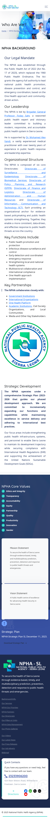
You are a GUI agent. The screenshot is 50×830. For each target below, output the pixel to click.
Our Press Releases (9, 744)
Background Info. (9, 699)
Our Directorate (8, 716)
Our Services (7, 703)
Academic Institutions (20, 306)
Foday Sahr (23, 115)
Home (4, 31)
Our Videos (6, 735)
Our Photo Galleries (10, 729)
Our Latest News (8, 740)
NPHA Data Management (12, 724)
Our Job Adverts (8, 748)
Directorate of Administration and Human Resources (25, 196)
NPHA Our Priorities (10, 707)
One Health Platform (20, 302)
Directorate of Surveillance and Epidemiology (25, 172)
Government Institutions (22, 296)
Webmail (5, 752)
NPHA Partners (8, 712)
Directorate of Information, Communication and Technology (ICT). (25, 203)
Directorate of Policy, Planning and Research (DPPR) (25, 184)
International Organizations (23, 299)
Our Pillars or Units (9, 720)
